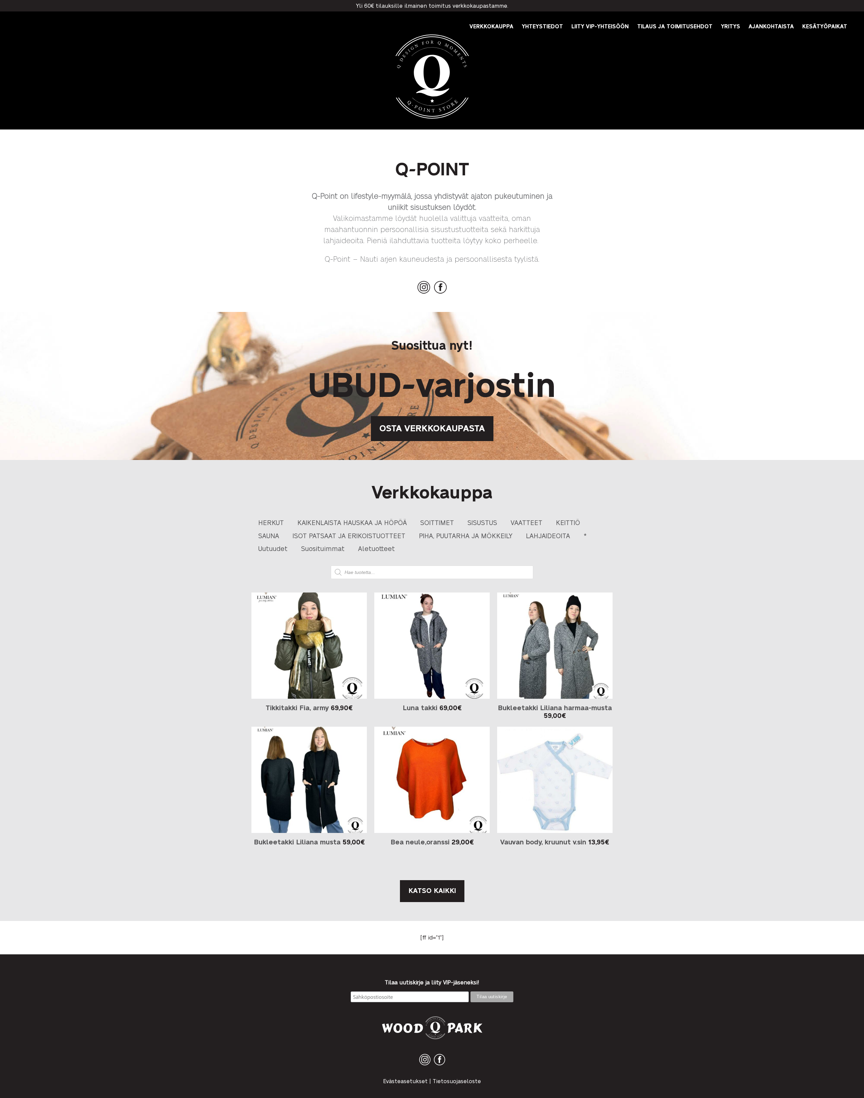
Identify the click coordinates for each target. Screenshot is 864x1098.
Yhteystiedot (542, 26)
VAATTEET (526, 522)
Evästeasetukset (405, 1081)
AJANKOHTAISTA (771, 26)
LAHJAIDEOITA (548, 535)
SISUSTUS (482, 522)
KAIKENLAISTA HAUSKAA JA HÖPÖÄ (352, 522)
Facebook (440, 293)
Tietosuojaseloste (457, 1081)
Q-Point (432, 118)
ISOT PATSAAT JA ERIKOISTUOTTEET (349, 535)
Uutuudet (273, 548)
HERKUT (271, 522)
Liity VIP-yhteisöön (600, 26)
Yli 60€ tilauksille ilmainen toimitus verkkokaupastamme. (432, 5)
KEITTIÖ (568, 522)
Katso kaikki (432, 890)
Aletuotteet (376, 548)
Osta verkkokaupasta (432, 427)
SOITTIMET (437, 522)
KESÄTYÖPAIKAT (824, 26)
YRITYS (730, 26)
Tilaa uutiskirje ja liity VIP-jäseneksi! (432, 982)
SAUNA (268, 535)
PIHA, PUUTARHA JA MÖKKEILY (465, 535)
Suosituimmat (323, 548)
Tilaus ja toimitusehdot (674, 26)
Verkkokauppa (491, 26)
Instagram (423, 293)
